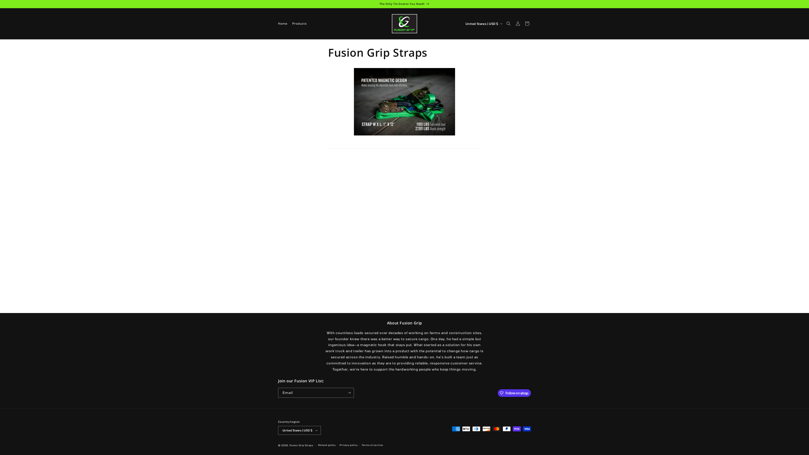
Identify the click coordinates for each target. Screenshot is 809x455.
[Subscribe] (349, 393)
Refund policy (327, 445)
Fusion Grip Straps (301, 445)
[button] (508, 23)
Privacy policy (349, 445)
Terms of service (372, 445)
